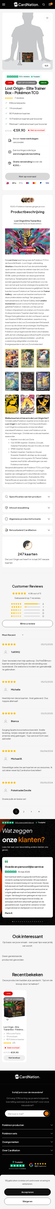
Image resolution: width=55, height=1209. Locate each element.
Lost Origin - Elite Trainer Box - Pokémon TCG (14, 1028)
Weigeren (27, 1201)
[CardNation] (26, 4)
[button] (9, 97)
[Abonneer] (46, 1113)
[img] (9, 644)
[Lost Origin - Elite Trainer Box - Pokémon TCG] (14, 1008)
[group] (27, 41)
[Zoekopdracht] (43, 4)
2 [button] (23, 811)
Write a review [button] (27, 623)
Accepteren (27, 1192)
